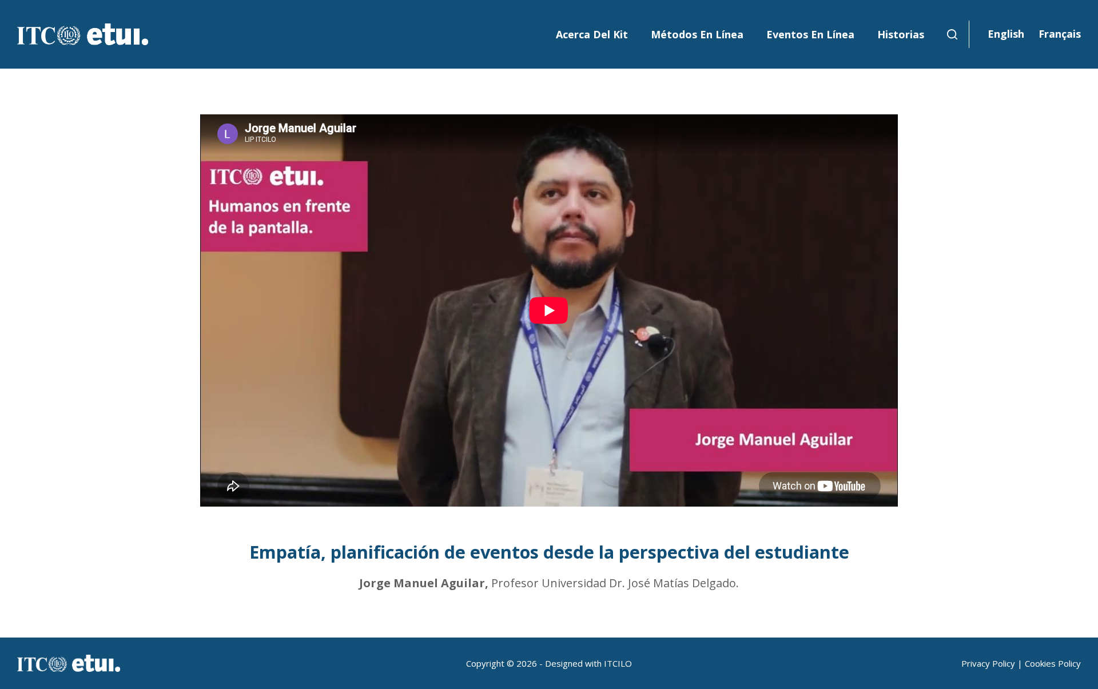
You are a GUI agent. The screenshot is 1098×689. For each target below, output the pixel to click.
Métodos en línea (697, 34)
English (1006, 34)
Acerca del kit (592, 34)
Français (1060, 34)
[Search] (952, 34)
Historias (900, 34)
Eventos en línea (810, 34)
